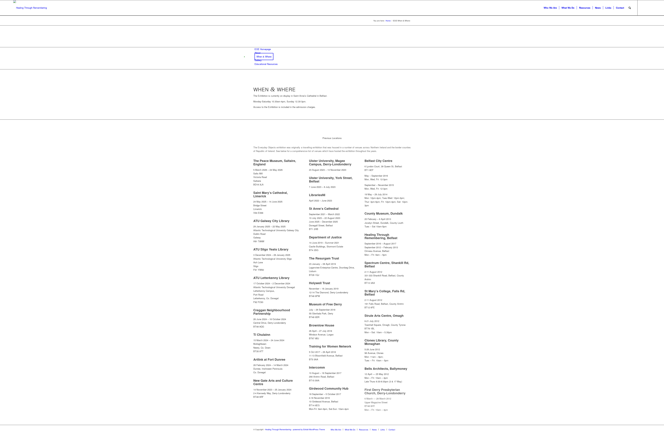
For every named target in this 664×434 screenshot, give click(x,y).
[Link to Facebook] (648, 7)
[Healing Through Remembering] (30, 7)
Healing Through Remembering (278, 429)
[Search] (629, 7)
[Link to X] (642, 7)
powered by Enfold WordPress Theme (309, 429)
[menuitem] (550, 7)
